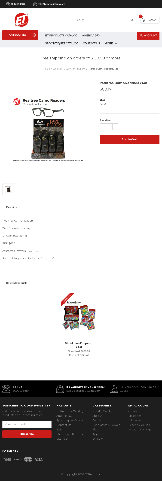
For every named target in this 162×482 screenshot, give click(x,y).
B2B (59, 429)
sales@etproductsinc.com (51, 4)
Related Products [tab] (16, 282)
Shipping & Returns (69, 434)
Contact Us (91, 43)
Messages (134, 415)
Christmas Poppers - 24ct (79, 345)
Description (13, 207)
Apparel (97, 434)
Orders (132, 411)
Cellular (97, 420)
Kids (95, 429)
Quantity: (105, 120)
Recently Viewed (139, 425)
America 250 (91, 35)
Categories (17, 34)
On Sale (97, 438)
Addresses (135, 420)
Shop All (98, 415)
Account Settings (139, 429)
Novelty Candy (101, 411)
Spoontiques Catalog (61, 43)
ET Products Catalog (61, 35)
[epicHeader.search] (132, 20)
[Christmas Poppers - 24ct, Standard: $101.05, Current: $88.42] (79, 316)
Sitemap (62, 438)
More (109, 43)
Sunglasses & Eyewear (106, 425)
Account (150, 35)
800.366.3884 (17, 4)
